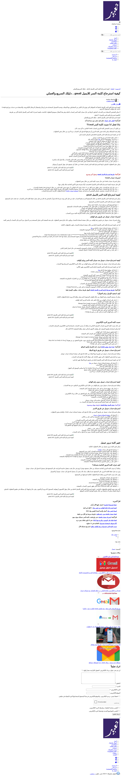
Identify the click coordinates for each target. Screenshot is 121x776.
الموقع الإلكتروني (115, 693)
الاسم (118, 686)
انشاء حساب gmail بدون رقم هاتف (106, 514)
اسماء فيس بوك (112, 511)
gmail (112, 89)
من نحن (114, 56)
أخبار (115, 38)
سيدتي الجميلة (112, 46)
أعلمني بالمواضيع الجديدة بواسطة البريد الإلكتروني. (103, 711)
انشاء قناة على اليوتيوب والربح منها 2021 (105, 520)
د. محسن (92, 773)
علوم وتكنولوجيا (112, 48)
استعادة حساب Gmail (72, 191)
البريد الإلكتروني (115, 689)
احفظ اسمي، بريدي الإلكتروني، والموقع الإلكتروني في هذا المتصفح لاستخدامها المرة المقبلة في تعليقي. (88, 696)
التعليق (117, 683)
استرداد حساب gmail (105, 517)
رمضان (114, 753)
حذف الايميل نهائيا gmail (108, 405)
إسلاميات (114, 41)
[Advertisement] (60, 74)
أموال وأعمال (113, 40)
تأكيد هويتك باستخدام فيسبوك (108, 523)
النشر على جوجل (110, 120)
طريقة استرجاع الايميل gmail (106, 174)
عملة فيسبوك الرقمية (110, 505)
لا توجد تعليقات (110, 101)
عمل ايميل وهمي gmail (108, 347)
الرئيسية (114, 54)
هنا (99, 139)
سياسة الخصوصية (111, 58)
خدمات (115, 45)
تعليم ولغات (113, 43)
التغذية (115, 754)
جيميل (113, 549)
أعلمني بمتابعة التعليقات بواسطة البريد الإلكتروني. (103, 708)
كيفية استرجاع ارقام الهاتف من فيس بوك (105, 508)
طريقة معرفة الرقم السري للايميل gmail (103, 290)
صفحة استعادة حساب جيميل (101, 415)
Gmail (99, 449)
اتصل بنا (114, 59)
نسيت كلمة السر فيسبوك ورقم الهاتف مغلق (104, 526)
